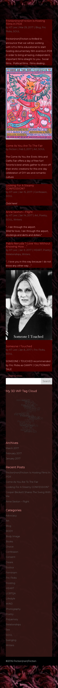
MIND (9, 603)
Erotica (10, 567)
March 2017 (12, 448)
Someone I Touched (19, 346)
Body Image (13, 536)
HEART (38, 250)
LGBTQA (11, 593)
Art (35, 149)
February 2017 (14, 453)
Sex (8, 629)
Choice (10, 546)
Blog (38, 27)
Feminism (11, 572)
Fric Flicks (39, 349)
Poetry (43, 215)
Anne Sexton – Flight (19, 211)
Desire (9, 562)
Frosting (10, 583)
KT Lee (13, 27)
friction (13, 149)
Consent (10, 557)
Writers (18, 219)
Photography (13, 609)
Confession (40, 192)
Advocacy (11, 515)
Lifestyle (10, 598)
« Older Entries (14, 375)
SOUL (16, 31)
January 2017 (13, 458)
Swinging (11, 640)
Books (9, 541)
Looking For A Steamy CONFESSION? (20, 187)
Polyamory (12, 619)
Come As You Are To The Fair (24, 145)
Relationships (13, 254)
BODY (9, 531)
